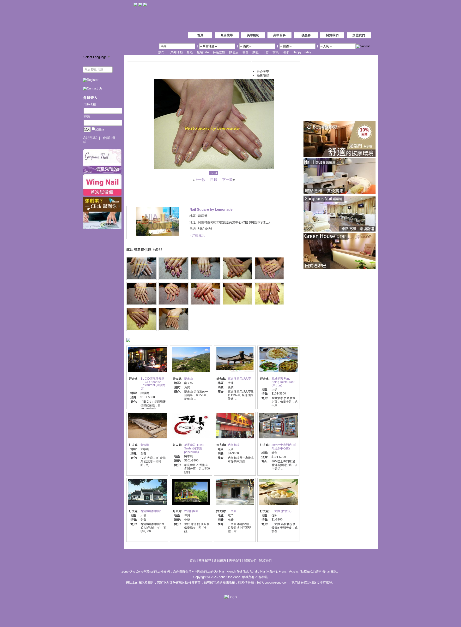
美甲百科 (279, 35)
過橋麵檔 (233, 444)
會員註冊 (109, 138)
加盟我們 (358, 35)
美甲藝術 (253, 35)
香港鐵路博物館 (150, 511)
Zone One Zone (108, 26)
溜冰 (286, 52)
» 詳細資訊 (197, 235)
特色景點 (219, 52)
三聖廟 (232, 511)
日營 (265, 52)
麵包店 (233, 52)
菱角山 (188, 378)
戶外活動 (176, 52)
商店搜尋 (226, 35)
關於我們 (332, 35)
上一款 (199, 180)
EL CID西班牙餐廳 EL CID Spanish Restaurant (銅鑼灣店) (152, 383)
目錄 (213, 180)
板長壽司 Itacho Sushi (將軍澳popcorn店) (194, 448)
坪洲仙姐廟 (191, 511)
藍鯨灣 (144, 444)
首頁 (200, 35)
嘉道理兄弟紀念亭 (239, 378)
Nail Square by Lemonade (210, 209)
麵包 (255, 52)
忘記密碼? (90, 138)
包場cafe (203, 52)
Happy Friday (302, 52)
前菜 (276, 52)
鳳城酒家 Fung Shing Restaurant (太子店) (283, 382)
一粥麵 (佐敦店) (281, 511)
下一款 (227, 180)
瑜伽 (245, 52)
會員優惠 (220, 560)
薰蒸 (190, 52)
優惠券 (306, 35)
